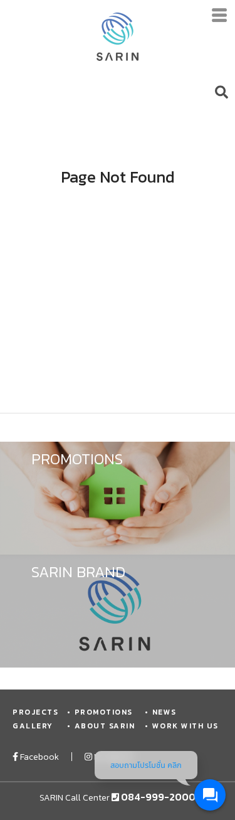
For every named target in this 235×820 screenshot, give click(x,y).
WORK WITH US (185, 726)
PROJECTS (35, 712)
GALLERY (33, 726)
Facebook (38, 757)
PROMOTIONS (104, 712)
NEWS (164, 712)
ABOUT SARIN (105, 726)
